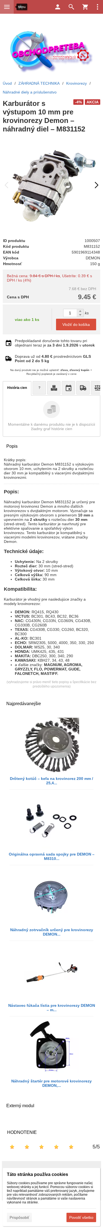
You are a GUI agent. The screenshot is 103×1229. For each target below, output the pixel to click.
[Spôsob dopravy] (83, 387)
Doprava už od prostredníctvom (53, 358)
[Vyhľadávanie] (71, 7)
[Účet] (58, 7)
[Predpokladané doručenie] (68, 387)
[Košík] (85, 7)
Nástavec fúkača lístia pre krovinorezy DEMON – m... (51, 1007)
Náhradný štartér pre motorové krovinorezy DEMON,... (51, 1083)
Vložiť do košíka (76, 324)
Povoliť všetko (81, 1217)
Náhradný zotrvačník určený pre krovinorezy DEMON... (51, 932)
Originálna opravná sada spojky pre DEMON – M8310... (51, 856)
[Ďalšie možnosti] (97, 7)
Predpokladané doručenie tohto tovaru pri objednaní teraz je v (55, 343)
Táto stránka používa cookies (37, 1174)
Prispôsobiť (19, 1217)
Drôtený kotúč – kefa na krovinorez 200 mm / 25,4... (51, 780)
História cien (17, 388)
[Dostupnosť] (53, 387)
